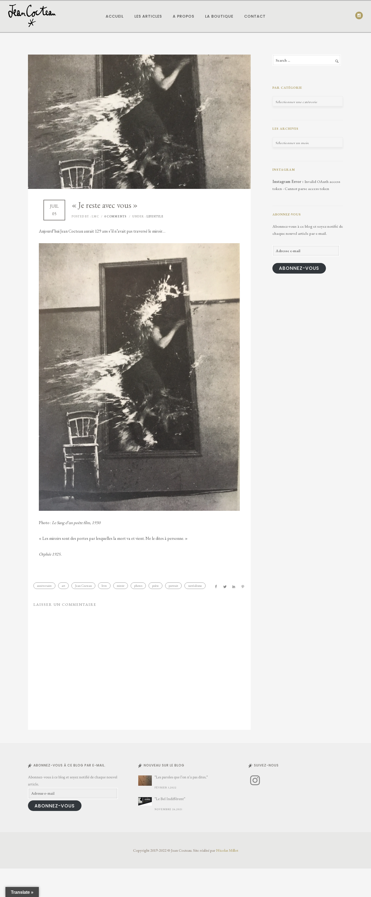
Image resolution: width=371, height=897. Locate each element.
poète (155, 586)
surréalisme (195, 586)
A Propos (183, 16)
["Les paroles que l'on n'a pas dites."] (145, 780)
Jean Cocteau (83, 586)
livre (104, 586)
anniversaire (44, 586)
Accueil (115, 16)
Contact (255, 16)
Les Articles (148, 16)
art (63, 586)
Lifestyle (155, 216)
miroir (120, 586)
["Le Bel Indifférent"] (145, 801)
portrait (173, 586)
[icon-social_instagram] (359, 15)
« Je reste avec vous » (105, 205)
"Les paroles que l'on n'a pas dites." (181, 777)
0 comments (115, 216)
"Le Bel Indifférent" (170, 798)
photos (138, 586)
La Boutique (219, 16)
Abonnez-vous (299, 268)
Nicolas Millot (227, 850)
